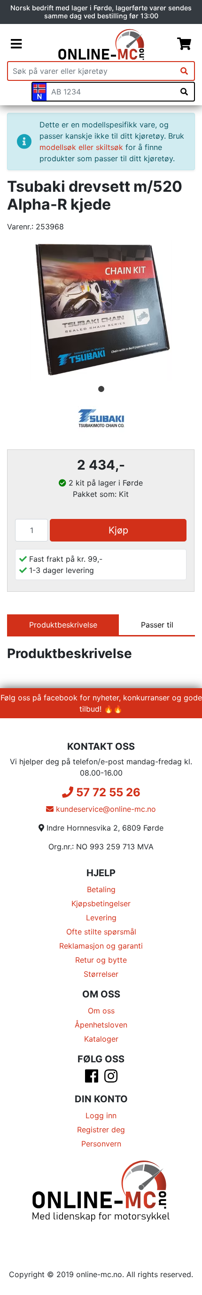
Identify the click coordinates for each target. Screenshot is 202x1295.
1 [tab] (101, 389)
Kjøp (118, 530)
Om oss (101, 1010)
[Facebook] (91, 1078)
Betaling (101, 889)
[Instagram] (110, 1078)
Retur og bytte (101, 960)
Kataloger (101, 1039)
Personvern (101, 1143)
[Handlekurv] (184, 44)
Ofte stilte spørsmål (101, 931)
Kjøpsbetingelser (101, 903)
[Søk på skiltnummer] (184, 91)
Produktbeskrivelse (63, 624)
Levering (101, 917)
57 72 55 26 (106, 792)
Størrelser (101, 974)
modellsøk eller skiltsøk (81, 147)
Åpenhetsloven (101, 1024)
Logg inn (101, 1115)
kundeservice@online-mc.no (105, 809)
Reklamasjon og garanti (101, 945)
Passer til (157, 624)
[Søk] (184, 71)
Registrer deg (101, 1129)
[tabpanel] (101, 310)
